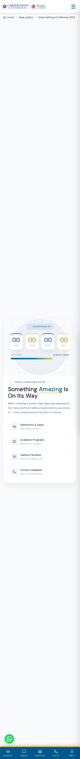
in (48, 366)
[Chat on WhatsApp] (9, 739)
